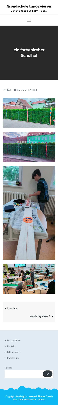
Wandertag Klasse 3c (40, 316)
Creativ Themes (36, 399)
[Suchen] (47, 373)
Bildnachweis (13, 352)
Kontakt (11, 346)
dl (10, 90)
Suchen (8, 367)
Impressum (13, 357)
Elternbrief (12, 308)
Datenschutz (13, 340)
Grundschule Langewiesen (29, 6)
